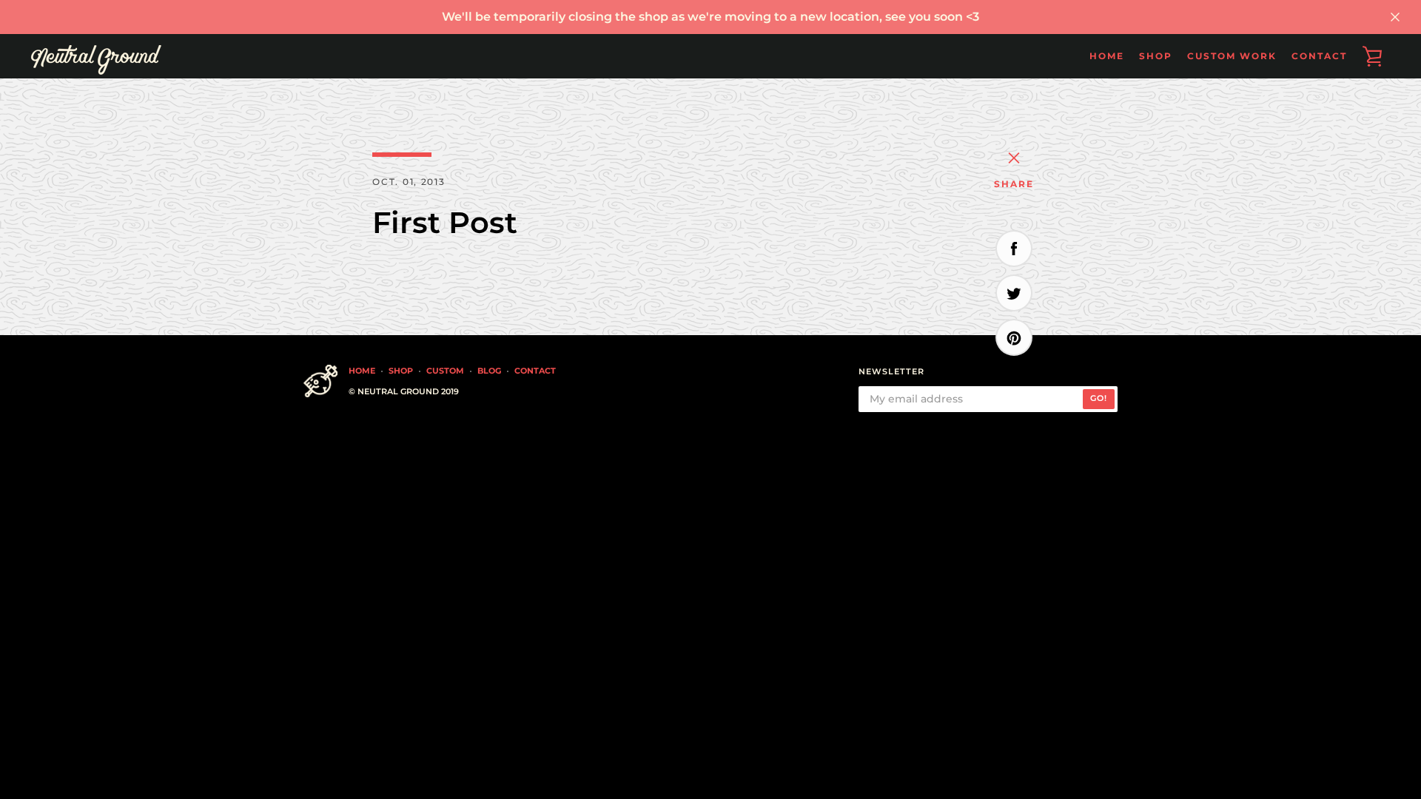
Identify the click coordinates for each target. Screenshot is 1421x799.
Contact (1319, 55)
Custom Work (1232, 55)
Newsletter (891, 371)
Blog (489, 370)
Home (1106, 55)
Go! (1098, 398)
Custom (445, 370)
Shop (401, 370)
